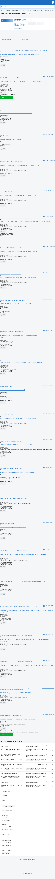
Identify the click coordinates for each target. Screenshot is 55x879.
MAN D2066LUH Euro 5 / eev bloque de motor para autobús (16, 113)
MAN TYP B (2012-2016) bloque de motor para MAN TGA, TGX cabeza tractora (10, 777)
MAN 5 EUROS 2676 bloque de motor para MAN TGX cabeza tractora (18, 335)
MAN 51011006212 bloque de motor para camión (13, 527)
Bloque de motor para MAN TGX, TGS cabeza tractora (10, 745)
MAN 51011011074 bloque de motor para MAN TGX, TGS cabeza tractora (19, 251)
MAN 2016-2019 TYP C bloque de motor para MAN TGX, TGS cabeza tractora (11, 769)
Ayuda (3, 800)
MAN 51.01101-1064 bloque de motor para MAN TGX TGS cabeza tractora (20, 304)
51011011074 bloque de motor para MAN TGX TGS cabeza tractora (18, 195)
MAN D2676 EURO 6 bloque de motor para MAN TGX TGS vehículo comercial (21, 362)
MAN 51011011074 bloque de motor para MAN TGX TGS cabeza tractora (19, 165)
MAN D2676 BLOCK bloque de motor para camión (13, 498)
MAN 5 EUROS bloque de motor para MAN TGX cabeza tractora (11, 750)
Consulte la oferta (6, 734)
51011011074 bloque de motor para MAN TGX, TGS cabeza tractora (18, 277)
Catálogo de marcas (6, 836)
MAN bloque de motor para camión (9, 773)
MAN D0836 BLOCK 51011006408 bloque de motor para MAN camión (18, 444)
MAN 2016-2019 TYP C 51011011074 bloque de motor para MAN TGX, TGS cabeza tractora (24, 639)
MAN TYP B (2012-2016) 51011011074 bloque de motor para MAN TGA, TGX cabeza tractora (25, 221)
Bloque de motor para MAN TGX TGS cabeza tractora (11, 760)
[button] (53, 2)
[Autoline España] (9, 2)
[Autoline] (2, 10)
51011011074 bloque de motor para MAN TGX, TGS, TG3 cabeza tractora (19, 693)
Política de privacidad (7, 829)
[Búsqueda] (52, 6)
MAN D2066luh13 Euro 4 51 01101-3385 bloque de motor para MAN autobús (20, 81)
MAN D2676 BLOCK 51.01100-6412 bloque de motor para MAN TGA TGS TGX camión (23, 554)
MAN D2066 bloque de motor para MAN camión (12, 390)
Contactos (4, 802)
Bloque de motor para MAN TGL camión (10, 139)
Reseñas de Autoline (6, 834)
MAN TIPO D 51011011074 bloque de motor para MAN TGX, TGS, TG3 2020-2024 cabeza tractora (26, 665)
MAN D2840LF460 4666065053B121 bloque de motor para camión (17, 472)
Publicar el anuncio (6, 97)
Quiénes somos (5, 797)
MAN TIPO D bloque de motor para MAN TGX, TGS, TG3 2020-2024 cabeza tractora (11, 755)
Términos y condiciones (7, 826)
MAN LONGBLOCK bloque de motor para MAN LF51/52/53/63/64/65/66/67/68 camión (22, 582)
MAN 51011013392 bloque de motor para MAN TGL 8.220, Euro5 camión (19, 54)
